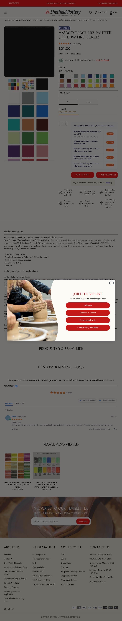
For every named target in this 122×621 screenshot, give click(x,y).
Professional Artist (87, 320)
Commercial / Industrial (87, 327)
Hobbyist (88, 305)
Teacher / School (88, 312)
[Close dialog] (111, 283)
